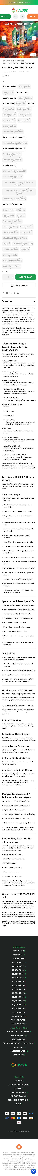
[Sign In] (22, 16)
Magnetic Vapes (18, 1051)
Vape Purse (18, 1055)
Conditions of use (18, 1085)
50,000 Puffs (18, 1005)
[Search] (35, 26)
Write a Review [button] (26, 72)
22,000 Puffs (18, 985)
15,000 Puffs (18, 970)
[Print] (11, 293)
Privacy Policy (18, 1096)
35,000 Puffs (18, 997)
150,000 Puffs (18, 1024)
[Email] (7, 293)
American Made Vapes (18, 1032)
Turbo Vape (18, 1047)
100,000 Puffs (18, 1020)
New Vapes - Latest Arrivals (18, 1043)
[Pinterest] (18, 293)
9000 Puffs (18, 958)
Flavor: (6, 82)
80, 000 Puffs (18, 1016)
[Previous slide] (4, 38)
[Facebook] (3, 293)
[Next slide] (34, 38)
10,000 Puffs (18, 962)
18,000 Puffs (18, 978)
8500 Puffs (18, 955)
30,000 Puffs (18, 993)
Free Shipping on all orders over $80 (19, 2)
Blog (18, 1104)
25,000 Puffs (18, 989)
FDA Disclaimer (18, 1092)
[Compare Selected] (15, 16)
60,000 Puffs (18, 1008)
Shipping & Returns (18, 1100)
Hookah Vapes (18, 1036)
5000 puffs (18, 951)
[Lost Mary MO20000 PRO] (19, 39)
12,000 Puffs (18, 966)
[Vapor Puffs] (19, 1064)
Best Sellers (18, 1039)
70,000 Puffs (18, 1012)
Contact (18, 1088)
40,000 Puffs (18, 1001)
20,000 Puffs (18, 982)
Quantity (5, 272)
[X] (14, 293)
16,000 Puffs (18, 974)
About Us (18, 1081)
